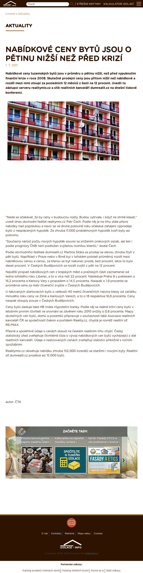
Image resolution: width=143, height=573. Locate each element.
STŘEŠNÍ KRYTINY (89, 4)
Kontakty (56, 533)
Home (11, 14)
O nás (45, 533)
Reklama (69, 533)
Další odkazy (113, 570)
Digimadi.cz (91, 553)
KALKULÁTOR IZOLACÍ (119, 4)
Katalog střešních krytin (75, 570)
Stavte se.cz (97, 570)
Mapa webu (84, 533)
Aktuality (24, 14)
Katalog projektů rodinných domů (41, 570)
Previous (19, 462)
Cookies (98, 533)
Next (124, 462)
